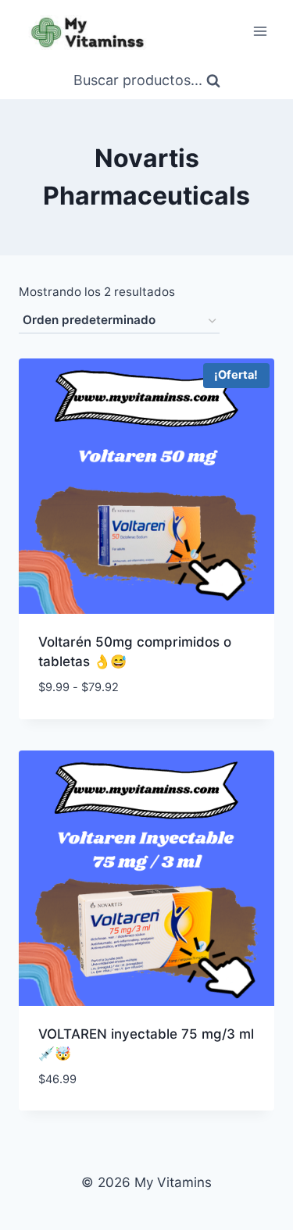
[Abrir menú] (259, 31)
